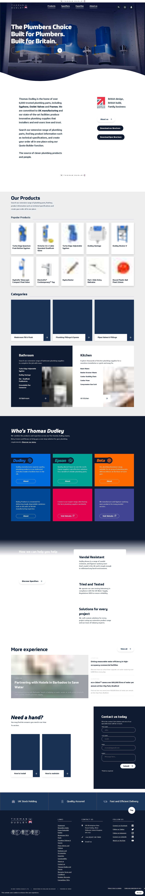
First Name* (105, 726)
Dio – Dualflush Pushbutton (24, 380)
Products (51, 6)
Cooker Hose (85, 380)
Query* (103, 753)
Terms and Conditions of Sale (132, 888)
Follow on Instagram (119, 833)
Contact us (61, 864)
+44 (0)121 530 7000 (93, 837)
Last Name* (105, 735)
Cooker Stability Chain (88, 376)
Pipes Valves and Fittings (63, 847)
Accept (139, 893)
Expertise (80, 6)
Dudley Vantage (25, 375)
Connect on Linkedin (120, 837)
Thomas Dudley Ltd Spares (64, 868)
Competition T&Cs (64, 880)
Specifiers (65, 6)
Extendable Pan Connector (24, 386)
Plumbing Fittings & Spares (64, 841)
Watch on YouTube (119, 840)
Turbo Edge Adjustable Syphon (27, 370)
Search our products (21, 49)
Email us (88, 842)
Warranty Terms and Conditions (64, 873)
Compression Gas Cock (88, 384)
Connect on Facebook (120, 825)
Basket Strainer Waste (88, 373)
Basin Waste (84, 369)
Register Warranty (64, 877)
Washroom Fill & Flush (63, 836)
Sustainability (62, 859)
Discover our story (29, 442)
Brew (69, 889)
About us (93, 6)
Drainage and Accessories (62, 852)
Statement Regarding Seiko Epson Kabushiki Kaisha (63, 829)
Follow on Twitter (118, 829)
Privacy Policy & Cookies (114, 888)
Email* (103, 744)
